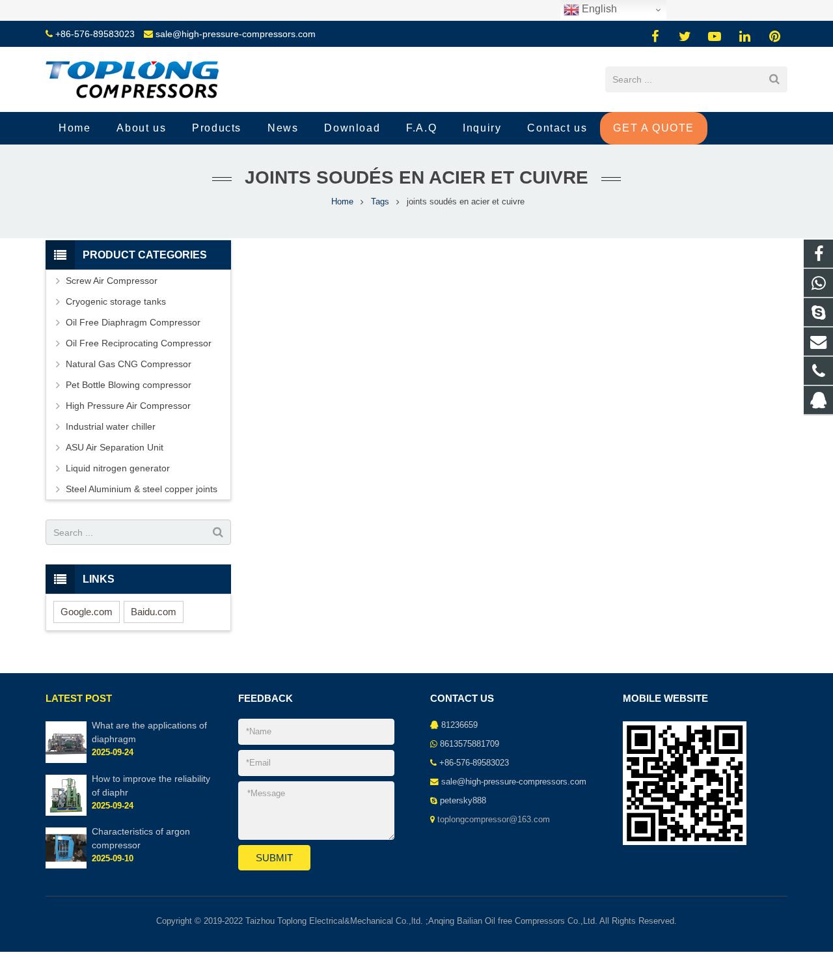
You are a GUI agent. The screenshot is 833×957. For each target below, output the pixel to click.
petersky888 (463, 800)
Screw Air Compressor (111, 280)
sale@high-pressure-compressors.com (236, 34)
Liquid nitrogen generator (118, 468)
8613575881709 (469, 744)
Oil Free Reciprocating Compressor (139, 343)
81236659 (459, 725)
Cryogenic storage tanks (116, 301)
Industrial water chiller (111, 426)
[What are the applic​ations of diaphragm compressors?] (66, 760)
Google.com (87, 611)
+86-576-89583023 (95, 34)
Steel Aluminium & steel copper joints (141, 489)
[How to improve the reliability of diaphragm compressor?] (66, 813)
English (598, 8)
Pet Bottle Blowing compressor (128, 385)
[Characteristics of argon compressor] (66, 865)
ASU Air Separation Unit (114, 447)
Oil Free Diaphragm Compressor (133, 322)
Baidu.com (153, 611)
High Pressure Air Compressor (128, 405)
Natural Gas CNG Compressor (128, 364)
